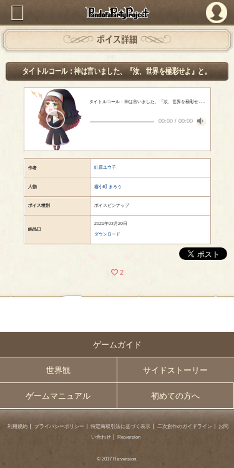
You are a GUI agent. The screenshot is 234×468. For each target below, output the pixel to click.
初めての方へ (175, 396)
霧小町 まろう (108, 186)
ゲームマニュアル (58, 396)
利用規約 (17, 426)
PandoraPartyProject (117, 13)
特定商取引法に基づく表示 (120, 426)
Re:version (128, 437)
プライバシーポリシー (59, 426)
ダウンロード (107, 234)
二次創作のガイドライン (184, 426)
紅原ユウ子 (105, 167)
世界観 (58, 370)
